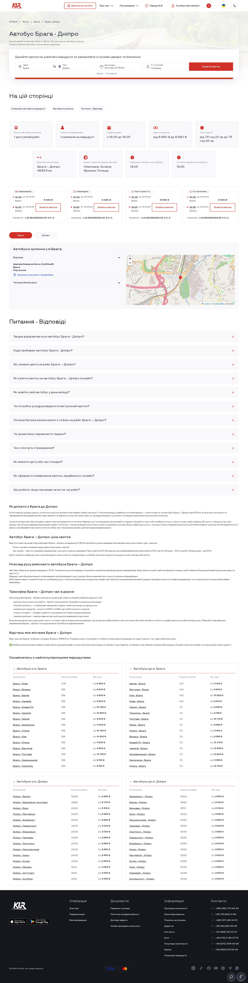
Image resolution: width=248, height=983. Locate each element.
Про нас (104, 5)
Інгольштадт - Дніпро (141, 879)
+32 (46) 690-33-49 (226, 926)
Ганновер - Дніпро (139, 826)
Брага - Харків (21, 695)
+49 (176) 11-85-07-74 (226, 938)
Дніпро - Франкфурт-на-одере (30, 802)
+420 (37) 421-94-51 (227, 920)
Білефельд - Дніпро (140, 843)
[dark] (213, 5)
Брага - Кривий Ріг (23, 707)
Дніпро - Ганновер (23, 837)
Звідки (25, 65)
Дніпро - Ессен (21, 861)
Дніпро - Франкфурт (24, 832)
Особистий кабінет (188, 5)
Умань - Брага (137, 725)
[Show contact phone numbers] (234, 5)
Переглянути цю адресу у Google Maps (35, 275)
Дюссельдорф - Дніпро (142, 820)
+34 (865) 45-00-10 (226, 932)
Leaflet (206, 303)
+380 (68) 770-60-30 (227, 908)
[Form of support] (231, 977)
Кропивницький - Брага (142, 754)
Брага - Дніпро (21, 742)
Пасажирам (127, 5)
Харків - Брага (137, 683)
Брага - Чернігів (22, 713)
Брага (37, 22)
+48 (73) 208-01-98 (225, 914)
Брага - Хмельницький (25, 760)
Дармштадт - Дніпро (141, 837)
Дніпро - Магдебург (24, 814)
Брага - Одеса (21, 730)
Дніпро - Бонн (20, 808)
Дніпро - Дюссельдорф (26, 849)
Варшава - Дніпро (139, 808)
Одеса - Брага (137, 766)
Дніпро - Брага (137, 730)
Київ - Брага (136, 695)
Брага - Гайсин (21, 719)
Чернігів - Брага (138, 748)
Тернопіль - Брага (139, 713)
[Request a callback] (241, 977)
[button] (100, 73)
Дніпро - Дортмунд (23, 843)
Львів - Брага (136, 701)
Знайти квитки (211, 66)
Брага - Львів (20, 683)
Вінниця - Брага (138, 736)
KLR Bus (13, 22)
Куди (64, 65)
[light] (209, 5)
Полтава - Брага (138, 719)
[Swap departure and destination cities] (54, 66)
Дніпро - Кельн (21, 855)
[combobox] (37, 67)
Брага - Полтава (22, 754)
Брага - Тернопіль (23, 766)
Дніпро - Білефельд (24, 820)
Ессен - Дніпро (137, 861)
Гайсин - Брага (137, 707)
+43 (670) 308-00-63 (227, 944)
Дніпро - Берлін (21, 796)
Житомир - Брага (139, 689)
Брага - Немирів (22, 701)
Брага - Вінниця (22, 689)
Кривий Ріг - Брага (139, 742)
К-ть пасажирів (157, 65)
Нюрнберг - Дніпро (140, 873)
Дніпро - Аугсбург (23, 879)
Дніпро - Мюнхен (22, 867)
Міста (25, 22)
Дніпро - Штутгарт (23, 873)
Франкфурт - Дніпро (141, 796)
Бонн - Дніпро (137, 814)
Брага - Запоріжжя (23, 725)
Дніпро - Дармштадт (25, 826)
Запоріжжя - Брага (140, 760)
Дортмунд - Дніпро (140, 832)
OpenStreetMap (218, 303)
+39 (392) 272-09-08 (226, 949)
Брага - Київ (19, 736)
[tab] (20, 235)
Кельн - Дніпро (137, 849)
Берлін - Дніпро (138, 802)
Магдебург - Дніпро (140, 855)
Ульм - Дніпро (137, 867)
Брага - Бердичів (22, 748)
